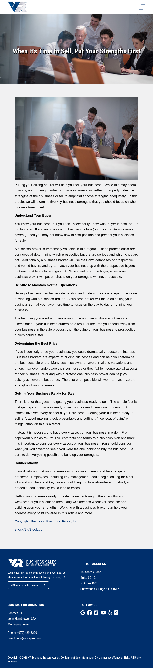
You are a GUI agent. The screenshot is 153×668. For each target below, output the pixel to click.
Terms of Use (72, 657)
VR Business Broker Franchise (26, 585)
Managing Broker (19, 624)
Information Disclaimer (94, 657)
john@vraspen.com (28, 638)
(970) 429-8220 (27, 633)
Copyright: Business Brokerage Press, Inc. (46, 521)
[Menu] (142, 7)
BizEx (127, 657)
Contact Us (15, 613)
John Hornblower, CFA (22, 619)
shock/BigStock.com (30, 529)
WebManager (115, 657)
